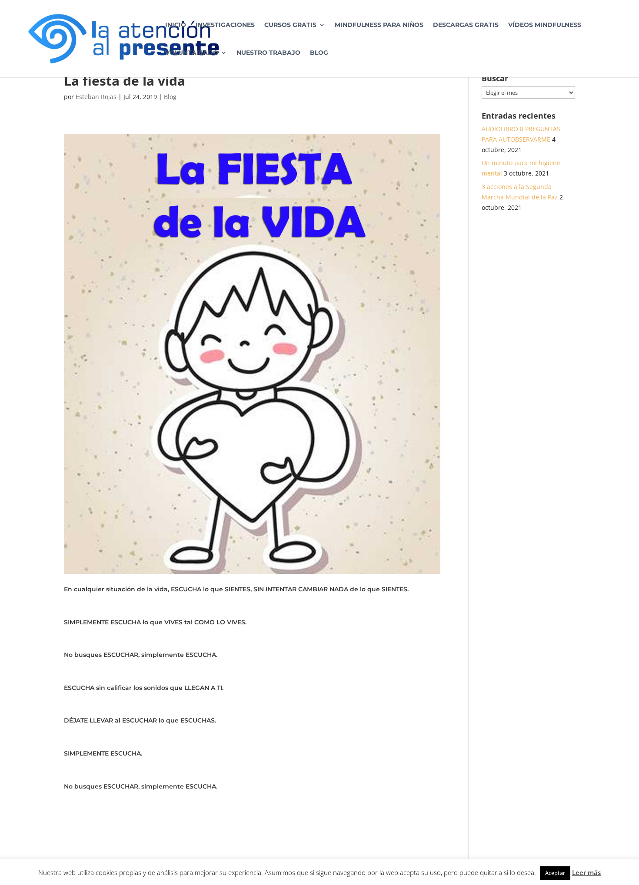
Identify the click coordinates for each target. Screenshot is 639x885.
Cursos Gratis (290, 25)
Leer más (586, 872)
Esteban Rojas (96, 97)
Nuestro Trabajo (268, 53)
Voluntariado (191, 53)
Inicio (175, 25)
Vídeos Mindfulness (544, 25)
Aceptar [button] (555, 873)
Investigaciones (225, 25)
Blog (319, 53)
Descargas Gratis (466, 25)
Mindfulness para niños (379, 25)
